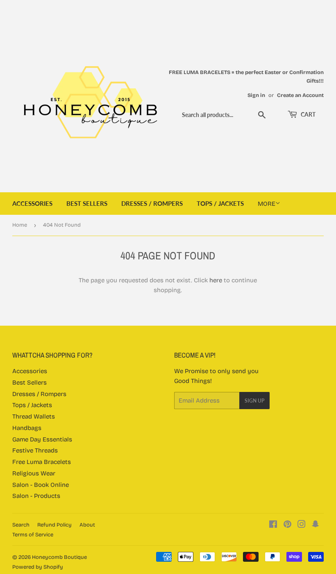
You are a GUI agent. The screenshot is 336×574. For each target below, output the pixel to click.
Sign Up (254, 401)
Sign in (256, 95)
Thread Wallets (33, 416)
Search (21, 525)
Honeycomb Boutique (59, 557)
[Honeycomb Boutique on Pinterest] (287, 525)
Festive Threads (35, 450)
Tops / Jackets (220, 203)
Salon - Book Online (40, 484)
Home (19, 225)
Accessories (32, 203)
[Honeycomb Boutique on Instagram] (301, 525)
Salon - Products (36, 496)
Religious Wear (33, 473)
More (266, 203)
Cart (308, 114)
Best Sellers (86, 203)
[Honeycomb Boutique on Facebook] (273, 525)
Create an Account (300, 95)
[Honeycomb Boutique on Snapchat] (315, 525)
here (215, 280)
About (87, 525)
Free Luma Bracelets (41, 462)
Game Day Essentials (42, 439)
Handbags (26, 428)
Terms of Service (32, 534)
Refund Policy (54, 525)
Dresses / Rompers (152, 203)
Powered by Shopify (37, 567)
